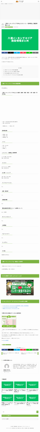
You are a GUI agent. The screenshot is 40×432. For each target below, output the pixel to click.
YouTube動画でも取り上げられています (12, 73)
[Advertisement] (20, 12)
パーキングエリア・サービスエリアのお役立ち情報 (14, 74)
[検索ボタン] (38, 1)
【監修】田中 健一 (6, 369)
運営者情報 (15, 426)
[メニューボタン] (1, 1)
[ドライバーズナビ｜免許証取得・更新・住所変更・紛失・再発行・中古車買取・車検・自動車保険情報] (20, 1)
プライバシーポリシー (26, 426)
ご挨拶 (12, 426)
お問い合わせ (20, 426)
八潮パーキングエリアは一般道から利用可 (12, 71)
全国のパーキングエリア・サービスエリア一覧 (11, 308)
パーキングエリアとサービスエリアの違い (10, 307)
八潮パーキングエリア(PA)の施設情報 (11, 69)
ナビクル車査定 (5, 340)
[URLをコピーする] (35, 53)
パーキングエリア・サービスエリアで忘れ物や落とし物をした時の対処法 (16, 305)
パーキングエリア (8, 344)
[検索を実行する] (37, 412)
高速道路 (4, 344)
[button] (5, 53)
